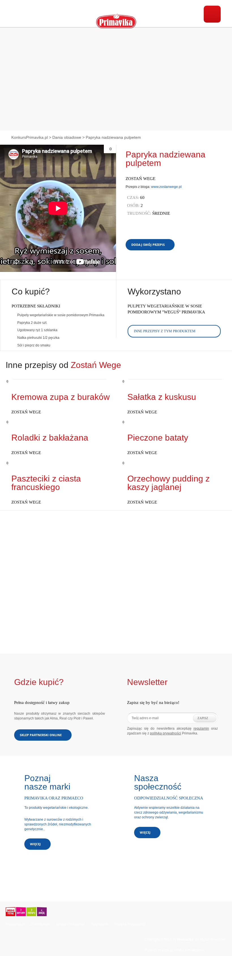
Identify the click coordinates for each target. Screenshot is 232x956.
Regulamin (99, 924)
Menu (212, 14)
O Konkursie (40, 924)
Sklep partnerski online (41, 735)
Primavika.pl (15, 924)
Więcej (35, 844)
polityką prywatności (165, 733)
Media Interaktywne (190, 950)
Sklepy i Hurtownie (70, 924)
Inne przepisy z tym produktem (165, 331)
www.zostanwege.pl (166, 187)
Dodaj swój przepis (148, 244)
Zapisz (202, 718)
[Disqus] (116, 581)
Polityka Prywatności (130, 924)
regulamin (201, 728)
